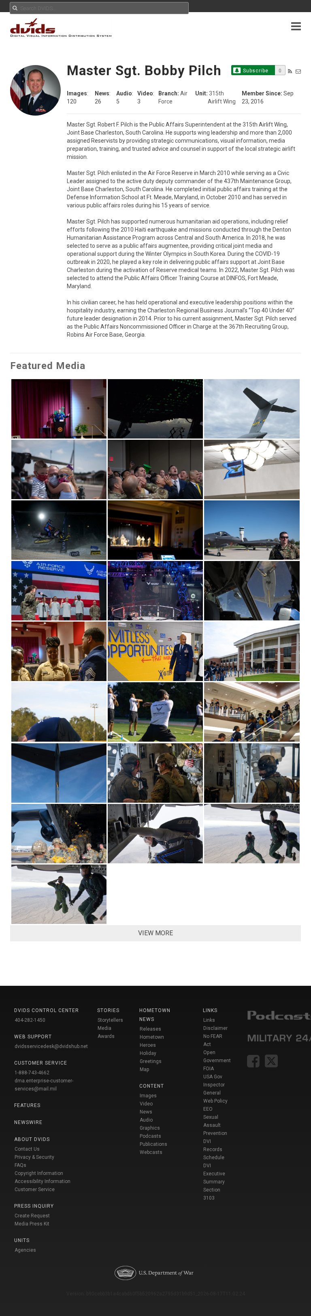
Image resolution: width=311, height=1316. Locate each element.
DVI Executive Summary (214, 1174)
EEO (208, 1109)
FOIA (208, 1068)
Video (146, 1104)
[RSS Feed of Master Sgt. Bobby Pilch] (290, 71)
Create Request (32, 1216)
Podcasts (150, 1136)
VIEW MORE (155, 933)
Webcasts (151, 1152)
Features (27, 1105)
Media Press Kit (32, 1224)
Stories (108, 1010)
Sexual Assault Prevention (215, 1125)
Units (22, 1240)
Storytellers (110, 1020)
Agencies (25, 1250)
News (146, 1112)
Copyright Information (39, 1173)
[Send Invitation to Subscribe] (298, 71)
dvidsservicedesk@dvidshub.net (51, 1046)
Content (151, 1086)
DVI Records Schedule (213, 1149)
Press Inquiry (34, 1206)
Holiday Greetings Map (151, 1061)
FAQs (20, 1165)
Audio (146, 1120)
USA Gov (212, 1077)
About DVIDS (32, 1139)
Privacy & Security (34, 1157)
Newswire (28, 1122)
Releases (150, 1029)
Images (148, 1096)
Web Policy (215, 1101)
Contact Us (27, 1149)
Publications (153, 1144)
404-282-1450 (30, 1020)
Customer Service (35, 1189)
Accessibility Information (42, 1181)
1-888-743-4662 (32, 1073)
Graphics (150, 1128)
